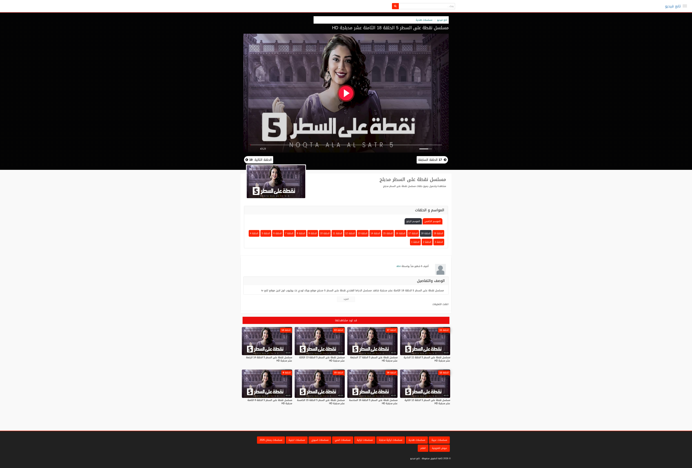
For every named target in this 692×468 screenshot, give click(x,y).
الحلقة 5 (266, 233)
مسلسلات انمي (343, 440)
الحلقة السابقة (430, 160)
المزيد (346, 299)
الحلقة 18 (426, 233)
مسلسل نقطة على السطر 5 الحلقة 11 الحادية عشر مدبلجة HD (427, 359)
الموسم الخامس (432, 221)
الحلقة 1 (415, 242)
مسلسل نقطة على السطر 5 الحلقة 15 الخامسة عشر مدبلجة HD (321, 402)
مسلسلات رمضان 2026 (271, 440)
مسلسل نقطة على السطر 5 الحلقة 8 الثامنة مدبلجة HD (269, 402)
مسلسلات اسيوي (320, 440)
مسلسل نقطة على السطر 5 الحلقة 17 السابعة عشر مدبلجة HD (374, 359)
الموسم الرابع (413, 221)
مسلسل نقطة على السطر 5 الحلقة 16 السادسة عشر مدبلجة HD (373, 402)
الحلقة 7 (289, 233)
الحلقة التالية (260, 160)
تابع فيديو (673, 6)
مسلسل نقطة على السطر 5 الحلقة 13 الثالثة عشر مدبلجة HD (322, 359)
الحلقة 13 (362, 233)
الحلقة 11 (337, 233)
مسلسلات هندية (424, 20)
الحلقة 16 (400, 233)
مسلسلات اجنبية (297, 440)
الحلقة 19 (438, 233)
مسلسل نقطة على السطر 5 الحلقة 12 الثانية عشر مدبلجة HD (427, 402)
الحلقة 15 (388, 233)
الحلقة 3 (439, 242)
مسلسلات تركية (365, 440)
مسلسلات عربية (439, 440)
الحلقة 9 (313, 233)
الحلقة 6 (277, 233)
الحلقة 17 (413, 233)
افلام (423, 448)
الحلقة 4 (254, 233)
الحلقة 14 (375, 233)
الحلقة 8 (301, 233)
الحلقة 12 (350, 233)
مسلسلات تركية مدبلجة (390, 440)
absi (398, 266)
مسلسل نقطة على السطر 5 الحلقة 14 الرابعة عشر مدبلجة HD (269, 359)
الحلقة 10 (325, 233)
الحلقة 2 (427, 242)
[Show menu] (684, 6)
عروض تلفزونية (439, 448)
